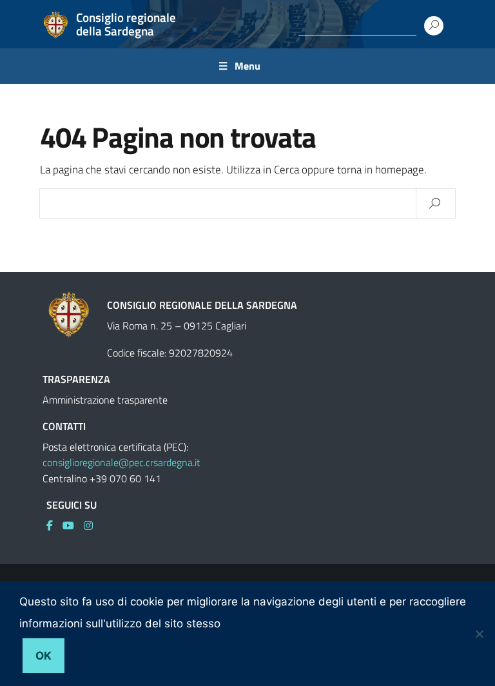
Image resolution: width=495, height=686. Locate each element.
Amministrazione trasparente (105, 399)
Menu (247, 66)
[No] (478, 633)
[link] (54, 525)
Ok (43, 655)
